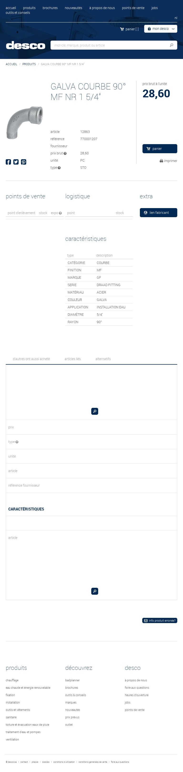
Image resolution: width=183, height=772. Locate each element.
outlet (69, 724)
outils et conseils (18, 12)
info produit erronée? (162, 620)
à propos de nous (102, 7)
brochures (50, 7)
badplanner (72, 680)
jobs (155, 7)
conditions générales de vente (93, 762)
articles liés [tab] (73, 359)
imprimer (170, 160)
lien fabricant (159, 212)
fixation (10, 695)
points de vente (133, 7)
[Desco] (29, 42)
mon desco (160, 28)
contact (24, 762)
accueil (11, 7)
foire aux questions (137, 687)
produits (29, 7)
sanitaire (11, 717)
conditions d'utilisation (64, 762)
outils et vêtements (18, 710)
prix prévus (72, 717)
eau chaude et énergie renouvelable (28, 687)
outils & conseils (75, 695)
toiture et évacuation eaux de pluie (27, 724)
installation (13, 702)
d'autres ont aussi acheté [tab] (31, 359)
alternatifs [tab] (103, 359)
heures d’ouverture (136, 695)
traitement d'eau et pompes (23, 732)
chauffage (12, 680)
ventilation (12, 739)
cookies (46, 762)
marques (70, 702)
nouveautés (73, 7)
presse (35, 762)
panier (132, 29)
